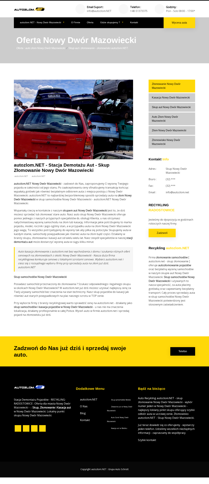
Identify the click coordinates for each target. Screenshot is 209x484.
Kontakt (134, 22)
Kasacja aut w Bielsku (119, 428)
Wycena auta (179, 22)
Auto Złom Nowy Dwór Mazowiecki (165, 118)
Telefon (182, 351)
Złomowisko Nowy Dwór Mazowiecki (166, 142)
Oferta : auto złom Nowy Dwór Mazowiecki (40, 48)
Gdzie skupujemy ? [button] (110, 22)
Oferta (90, 22)
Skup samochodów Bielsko (121, 400)
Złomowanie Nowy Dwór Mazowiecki (166, 86)
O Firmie (75, 22)
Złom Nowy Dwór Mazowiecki (169, 130)
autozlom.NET (88, 399)
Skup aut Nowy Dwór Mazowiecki (171, 107)
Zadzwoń (162, 233)
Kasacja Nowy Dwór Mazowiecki (171, 97)
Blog (83, 413)
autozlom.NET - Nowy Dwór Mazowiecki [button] (41, 22)
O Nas (84, 406)
